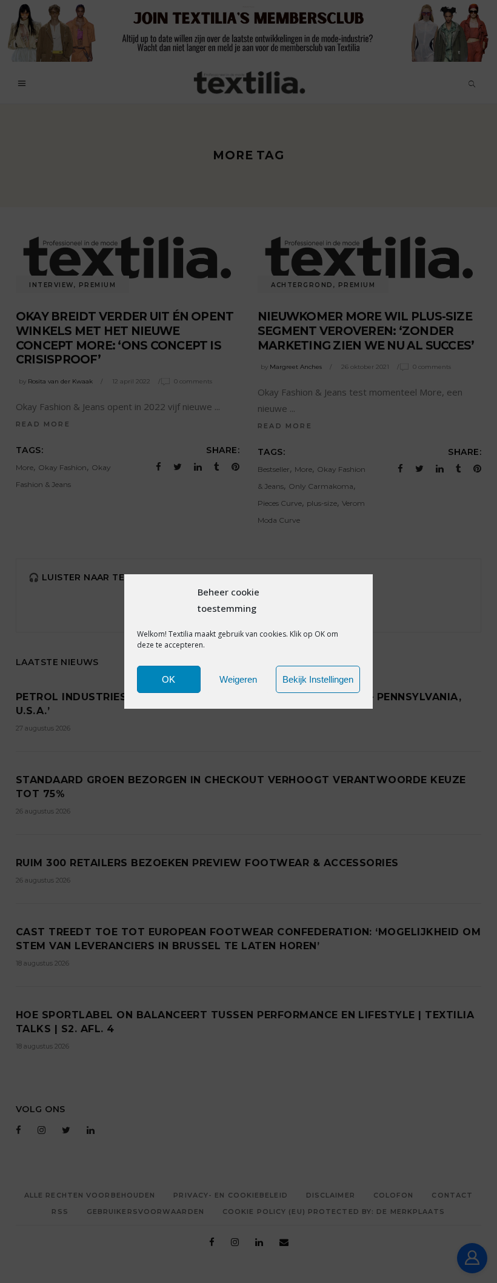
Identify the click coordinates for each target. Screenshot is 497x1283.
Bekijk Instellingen (317, 679)
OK (168, 679)
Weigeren (238, 679)
